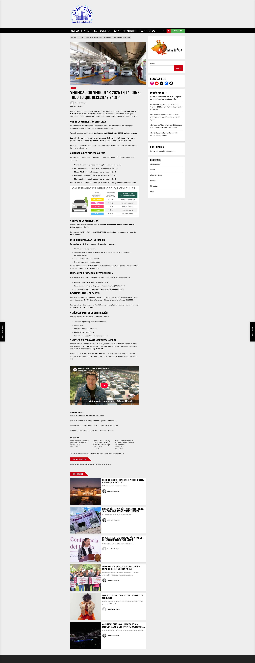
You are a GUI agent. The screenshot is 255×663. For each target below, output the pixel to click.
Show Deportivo (130, 31)
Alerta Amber (76, 31)
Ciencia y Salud (105, 31)
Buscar (152, 64)
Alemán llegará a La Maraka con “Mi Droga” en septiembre (122, 596)
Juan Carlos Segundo (113, 491)
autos (79, 453)
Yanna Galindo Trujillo (113, 549)
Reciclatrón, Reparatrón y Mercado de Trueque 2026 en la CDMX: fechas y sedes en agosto (123, 510)
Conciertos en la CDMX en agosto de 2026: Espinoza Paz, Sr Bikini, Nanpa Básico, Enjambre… (123, 625)
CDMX (86, 31)
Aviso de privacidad (147, 31)
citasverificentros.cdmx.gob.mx (114, 266)
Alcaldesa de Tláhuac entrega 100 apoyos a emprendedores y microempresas (121, 567)
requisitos (100, 453)
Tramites (105, 453)
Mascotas (118, 31)
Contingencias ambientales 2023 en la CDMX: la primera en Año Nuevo (124, 443)
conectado (88, 464)
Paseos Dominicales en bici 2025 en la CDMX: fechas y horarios (112, 133)
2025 (75, 453)
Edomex (94, 31)
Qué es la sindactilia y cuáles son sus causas (87, 416)
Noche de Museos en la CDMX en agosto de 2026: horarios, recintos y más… (123, 481)
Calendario (84, 453)
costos (94, 453)
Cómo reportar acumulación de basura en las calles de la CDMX (94, 426)
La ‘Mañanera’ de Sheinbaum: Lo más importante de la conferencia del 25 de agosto (123, 539)
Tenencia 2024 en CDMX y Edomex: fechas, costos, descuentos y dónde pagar (101, 443)
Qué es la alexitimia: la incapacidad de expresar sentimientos (93, 421)
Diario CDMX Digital (80, 103)
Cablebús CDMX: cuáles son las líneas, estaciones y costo (92, 430)
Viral (152, 191)
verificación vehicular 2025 (116, 453)
